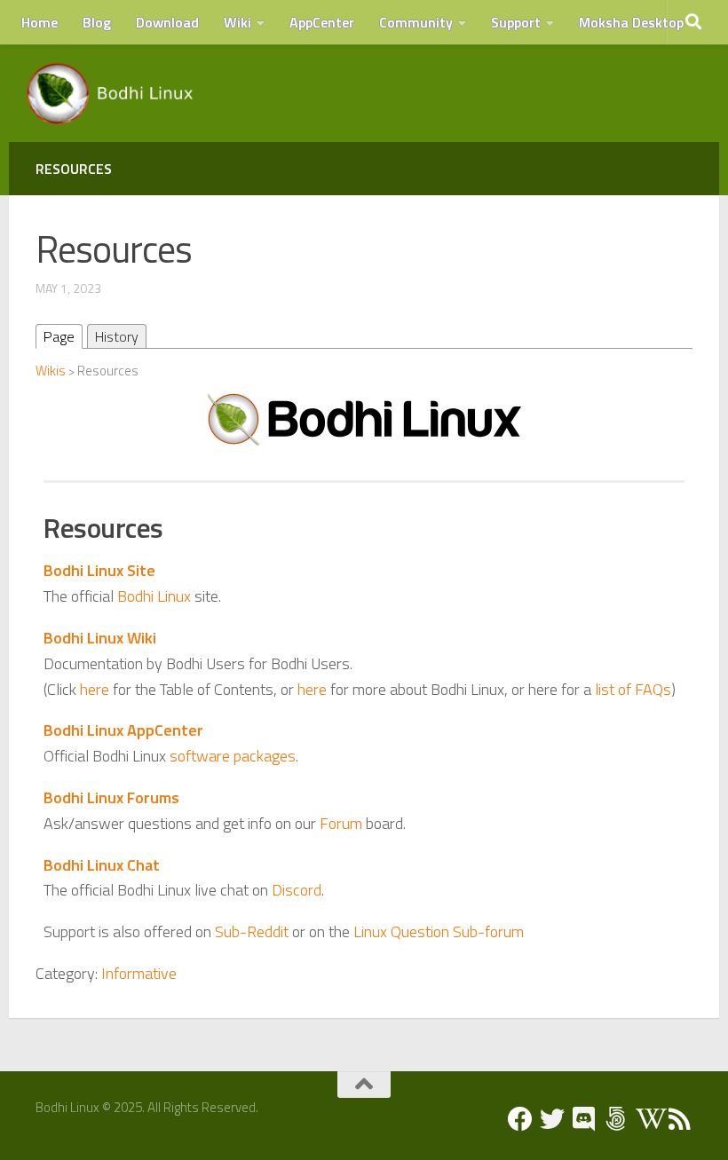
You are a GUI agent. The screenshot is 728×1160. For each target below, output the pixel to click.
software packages (233, 756)
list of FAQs (633, 689)
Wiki (237, 22)
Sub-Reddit (252, 931)
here (94, 689)
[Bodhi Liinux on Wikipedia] (648, 1119)
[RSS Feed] (680, 1119)
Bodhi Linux (154, 596)
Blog (97, 22)
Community (416, 22)
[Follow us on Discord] (584, 1119)
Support (516, 22)
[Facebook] (520, 1119)
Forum (341, 823)
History (116, 336)
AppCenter (321, 22)
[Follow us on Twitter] (552, 1119)
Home (39, 22)
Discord (296, 890)
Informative (139, 973)
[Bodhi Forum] (616, 1119)
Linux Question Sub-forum (438, 931)
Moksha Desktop (631, 22)
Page (59, 336)
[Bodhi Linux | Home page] (110, 93)
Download (167, 22)
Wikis (51, 370)
